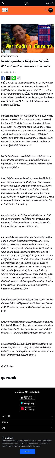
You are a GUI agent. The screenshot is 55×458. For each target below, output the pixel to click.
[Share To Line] (14, 78)
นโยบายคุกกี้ (36, 446)
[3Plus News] (7, 10)
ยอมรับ (27, 451)
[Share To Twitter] (8, 78)
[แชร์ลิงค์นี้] (19, 78)
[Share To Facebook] (3, 78)
